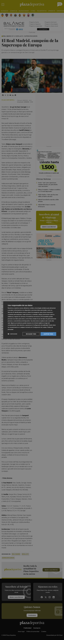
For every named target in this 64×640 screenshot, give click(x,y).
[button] (12, 334)
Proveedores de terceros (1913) (35, 316)
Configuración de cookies (40, 327)
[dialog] (32, 320)
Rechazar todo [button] (31, 334)
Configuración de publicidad (40, 325)
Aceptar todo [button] (48, 334)
